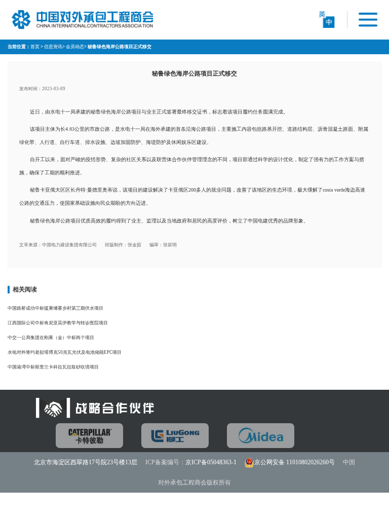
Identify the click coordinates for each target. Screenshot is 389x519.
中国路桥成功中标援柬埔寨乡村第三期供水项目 (55, 308)
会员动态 (75, 46)
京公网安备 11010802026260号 (294, 462)
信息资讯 (53, 46)
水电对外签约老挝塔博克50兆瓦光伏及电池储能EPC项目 (65, 352)
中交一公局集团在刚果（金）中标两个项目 (51, 337)
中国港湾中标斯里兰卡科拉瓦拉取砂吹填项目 (53, 366)
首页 (35, 46)
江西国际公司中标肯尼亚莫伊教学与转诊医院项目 (58, 322)
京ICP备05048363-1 (211, 462)
